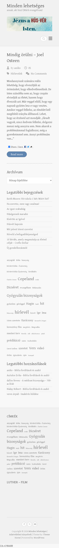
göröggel (21, 304)
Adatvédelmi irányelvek (20, 534)
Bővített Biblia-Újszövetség (17, 272)
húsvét (33, 313)
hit (42, 304)
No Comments (39, 73)
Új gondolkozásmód (17, 248)
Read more (17, 154)
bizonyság (25, 260)
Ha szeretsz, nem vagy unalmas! (23, 204)
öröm (9, 355)
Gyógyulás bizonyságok (25, 296)
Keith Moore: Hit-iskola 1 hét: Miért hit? (28, 198)
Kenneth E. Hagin (40, 321)
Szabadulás (32, 341)
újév (25, 355)
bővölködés (32, 272)
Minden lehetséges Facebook (24, 524)
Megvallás (36, 327)
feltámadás (36, 288)
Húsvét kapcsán (15, 224)
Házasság (10, 313)
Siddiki (24, 341)
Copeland (26, 279)
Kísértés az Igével (16, 219)
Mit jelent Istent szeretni (20, 229)
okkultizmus (35, 334)
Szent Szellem (12, 349)
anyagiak (11, 260)
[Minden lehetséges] (29, 22)
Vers (32, 348)
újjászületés (17, 355)
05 (29, 68)
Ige (39, 313)
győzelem (11, 304)
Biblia (18, 260)
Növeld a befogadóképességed (22, 234)
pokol (43, 334)
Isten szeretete (13, 320)
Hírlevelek (16, 73)
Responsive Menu (50, 38)
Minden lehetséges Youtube (35, 524)
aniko (17, 68)
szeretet (23, 348)
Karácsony (27, 320)
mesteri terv (13, 333)
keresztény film (14, 327)
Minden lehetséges (25, 6)
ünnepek (31, 355)
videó (40, 348)
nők (29, 334)
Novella (23, 334)
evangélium (25, 287)
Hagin (30, 304)
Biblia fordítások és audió (28, 370)
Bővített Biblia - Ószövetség (17, 266)
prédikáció (13, 340)
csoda (37, 280)
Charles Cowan (11, 280)
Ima (44, 313)
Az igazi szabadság (16, 209)
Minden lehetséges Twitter (29, 524)
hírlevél (22, 312)
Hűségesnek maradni (17, 214)
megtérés (26, 327)
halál (37, 304)
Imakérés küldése (29, 394)
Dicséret (13, 287)
